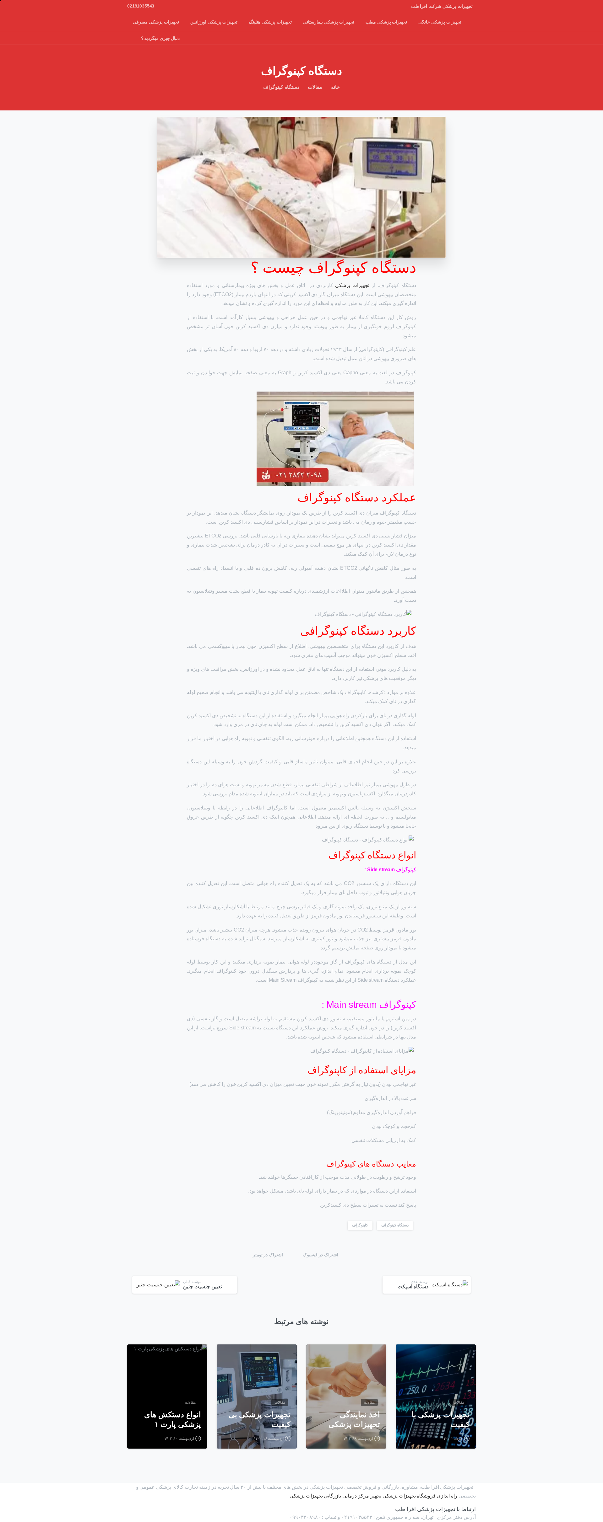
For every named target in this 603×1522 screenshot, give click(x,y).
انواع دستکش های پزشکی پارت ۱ (172, 1419)
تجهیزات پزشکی (352, 285)
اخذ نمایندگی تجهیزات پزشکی (354, 1419)
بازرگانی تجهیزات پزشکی (315, 1495)
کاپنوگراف (360, 1225)
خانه (335, 87)
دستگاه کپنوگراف (395, 1225)
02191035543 (140, 5)
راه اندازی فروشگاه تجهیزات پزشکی (420, 1495)
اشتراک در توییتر (268, 1254)
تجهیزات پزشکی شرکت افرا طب (442, 6)
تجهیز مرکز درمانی (361, 1495)
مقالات (315, 87)
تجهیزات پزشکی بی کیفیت (260, 1419)
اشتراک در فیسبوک (320, 1254)
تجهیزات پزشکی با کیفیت (441, 1419)
